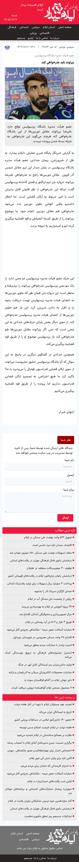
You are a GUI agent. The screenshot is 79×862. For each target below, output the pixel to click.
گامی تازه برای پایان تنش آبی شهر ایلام (51, 758)
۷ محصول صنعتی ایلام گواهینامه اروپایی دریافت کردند (42, 688)
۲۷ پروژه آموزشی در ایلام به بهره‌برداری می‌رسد (47, 607)
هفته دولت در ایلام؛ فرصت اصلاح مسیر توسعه (47, 727)
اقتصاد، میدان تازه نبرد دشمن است (53, 545)
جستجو (21, 38)
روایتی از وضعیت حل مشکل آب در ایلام (51, 599)
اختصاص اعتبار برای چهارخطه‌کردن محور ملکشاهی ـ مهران (40, 750)
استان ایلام (49, 27)
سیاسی (36, 27)
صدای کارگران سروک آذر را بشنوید (54, 591)
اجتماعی (24, 27)
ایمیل (70, 474)
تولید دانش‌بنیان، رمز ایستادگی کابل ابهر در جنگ (46, 665)
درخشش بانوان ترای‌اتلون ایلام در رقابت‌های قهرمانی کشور (41, 576)
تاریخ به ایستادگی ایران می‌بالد (56, 712)
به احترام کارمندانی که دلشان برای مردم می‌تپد (47, 766)
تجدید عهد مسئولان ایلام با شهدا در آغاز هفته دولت (44, 704)
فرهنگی (12, 27)
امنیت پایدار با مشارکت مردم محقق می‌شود (49, 645)
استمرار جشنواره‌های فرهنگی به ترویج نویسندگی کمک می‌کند (39, 655)
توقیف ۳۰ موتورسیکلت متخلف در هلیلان (50, 568)
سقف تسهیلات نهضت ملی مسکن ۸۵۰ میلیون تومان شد (42, 553)
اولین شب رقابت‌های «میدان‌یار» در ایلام (50, 781)
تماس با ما (42, 38)
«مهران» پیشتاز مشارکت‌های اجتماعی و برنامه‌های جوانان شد (39, 791)
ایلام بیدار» (17, 152)
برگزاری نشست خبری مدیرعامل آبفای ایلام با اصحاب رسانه (40, 743)
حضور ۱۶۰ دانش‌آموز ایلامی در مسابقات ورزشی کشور (44, 720)
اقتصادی (44, 33)
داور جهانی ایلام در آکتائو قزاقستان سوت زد (49, 680)
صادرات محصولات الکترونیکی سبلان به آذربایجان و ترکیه (41, 672)
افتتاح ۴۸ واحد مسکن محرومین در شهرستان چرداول (43, 637)
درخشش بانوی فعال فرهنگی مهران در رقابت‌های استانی (42, 560)
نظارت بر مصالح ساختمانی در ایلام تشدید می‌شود (45, 735)
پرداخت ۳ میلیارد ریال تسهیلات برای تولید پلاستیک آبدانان (40, 583)
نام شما (69, 460)
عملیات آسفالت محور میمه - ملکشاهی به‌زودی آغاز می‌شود (40, 630)
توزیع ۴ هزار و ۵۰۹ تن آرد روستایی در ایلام (49, 622)
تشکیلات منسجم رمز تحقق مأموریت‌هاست (49, 816)
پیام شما (68, 489)
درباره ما (54, 38)
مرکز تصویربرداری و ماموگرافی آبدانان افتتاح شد (46, 614)
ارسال (65, 517)
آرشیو (30, 38)
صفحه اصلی (65, 27)
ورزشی (33, 33)
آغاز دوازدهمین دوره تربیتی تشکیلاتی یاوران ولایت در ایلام (41, 801)
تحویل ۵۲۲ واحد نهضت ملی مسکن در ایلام (49, 537)
